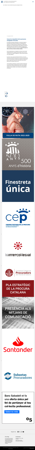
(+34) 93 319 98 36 (20, 440)
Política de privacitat (7, 447)
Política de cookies (11, 447)
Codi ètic (17, 447)
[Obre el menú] (33, 2)
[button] (5, 92)
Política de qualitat (14, 447)
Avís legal (4, 447)
